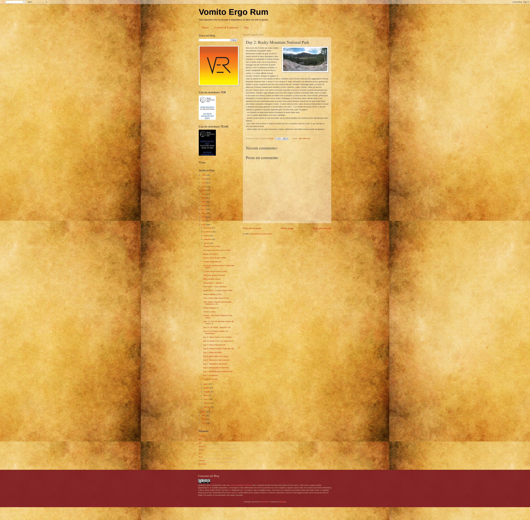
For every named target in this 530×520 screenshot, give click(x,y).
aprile (206, 395)
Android (202, 436)
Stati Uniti (306, 138)
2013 (204, 225)
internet (201, 450)
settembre (208, 239)
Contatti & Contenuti (226, 27)
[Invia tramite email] (276, 138)
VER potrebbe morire (211, 279)
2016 (204, 213)
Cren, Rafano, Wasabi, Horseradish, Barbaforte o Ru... (217, 303)
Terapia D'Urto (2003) (211, 246)
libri (200, 453)
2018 (204, 206)
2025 (204, 179)
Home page (287, 228)
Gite (246, 27)
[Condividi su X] (281, 138)
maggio (207, 392)
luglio (206, 384)
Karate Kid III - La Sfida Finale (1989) (218, 290)
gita (300, 138)
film (200, 439)
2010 (204, 419)
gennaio (207, 407)
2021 (204, 194)
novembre (208, 232)
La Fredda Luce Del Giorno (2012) (217, 250)
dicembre (208, 228)
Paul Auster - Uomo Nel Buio (214, 287)
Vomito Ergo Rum (233, 12)
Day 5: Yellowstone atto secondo (216, 360)
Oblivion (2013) (209, 312)
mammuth (264, 502)
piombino (202, 464)
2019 (204, 202)
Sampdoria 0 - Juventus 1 (213, 283)
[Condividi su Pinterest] (287, 138)
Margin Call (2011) (210, 254)
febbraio (207, 403)
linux (200, 457)
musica (202, 460)
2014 (204, 221)
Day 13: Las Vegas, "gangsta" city (216, 327)
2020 (204, 198)
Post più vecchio (322, 228)
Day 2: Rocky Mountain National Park (218, 371)
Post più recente (252, 228)
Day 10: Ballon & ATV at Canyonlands (218, 341)
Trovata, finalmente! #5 (212, 262)
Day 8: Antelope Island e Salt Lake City (218, 349)
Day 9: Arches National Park (214, 345)
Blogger (283, 502)
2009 (204, 423)
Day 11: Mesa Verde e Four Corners (217, 337)
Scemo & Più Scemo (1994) (214, 258)
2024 (204, 183)
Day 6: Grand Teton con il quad (215, 356)
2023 (204, 187)
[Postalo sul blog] (279, 138)
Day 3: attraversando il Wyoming (216, 368)
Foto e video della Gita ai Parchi (216, 298)
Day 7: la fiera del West (212, 352)
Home (205, 27)
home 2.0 (202, 446)
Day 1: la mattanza (210, 375)
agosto (207, 243)
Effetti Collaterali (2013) (212, 294)
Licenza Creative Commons (241, 485)
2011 (204, 416)
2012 (204, 412)
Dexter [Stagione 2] (210, 308)
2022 (204, 190)
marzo (206, 399)
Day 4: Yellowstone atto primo (215, 364)
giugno (207, 388)
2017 (204, 209)
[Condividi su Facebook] (284, 138)
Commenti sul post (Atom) (261, 234)
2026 (204, 175)
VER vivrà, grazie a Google (214, 275)
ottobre (207, 236)
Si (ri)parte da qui (210, 379)
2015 (204, 217)
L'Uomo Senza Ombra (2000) (215, 271)
